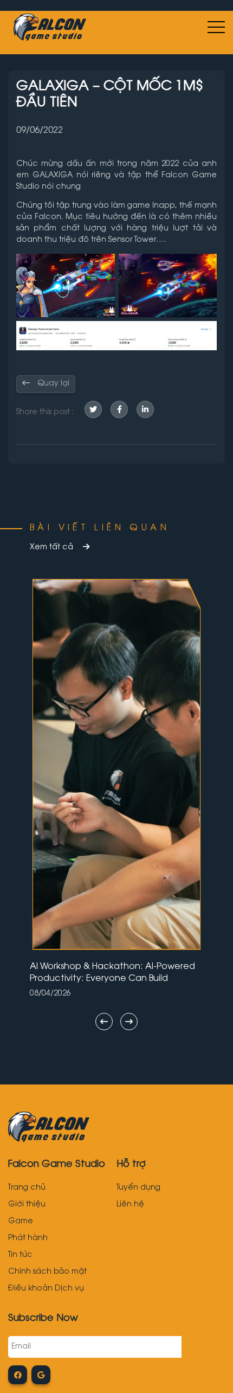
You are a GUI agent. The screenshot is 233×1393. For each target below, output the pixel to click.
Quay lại (52, 384)
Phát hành (28, 1238)
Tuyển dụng (138, 1188)
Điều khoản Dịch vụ (46, 1289)
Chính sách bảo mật (47, 1272)
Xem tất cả (52, 547)
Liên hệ (130, 1205)
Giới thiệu (27, 1205)
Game (20, 1221)
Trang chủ (27, 1188)
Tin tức (20, 1255)
